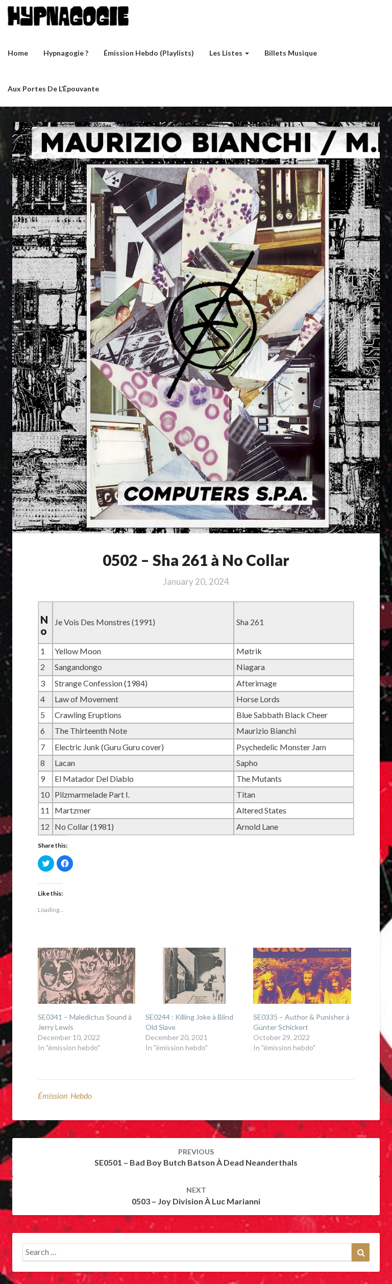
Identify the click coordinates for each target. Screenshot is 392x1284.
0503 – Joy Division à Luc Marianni (196, 1196)
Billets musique (290, 52)
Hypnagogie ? (65, 52)
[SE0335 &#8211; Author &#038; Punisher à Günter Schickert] (302, 975)
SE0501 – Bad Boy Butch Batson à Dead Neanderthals (196, 1157)
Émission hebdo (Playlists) (149, 52)
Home (18, 52)
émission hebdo (65, 1095)
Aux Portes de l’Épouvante (53, 88)
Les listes (226, 52)
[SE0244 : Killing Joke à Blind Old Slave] (194, 975)
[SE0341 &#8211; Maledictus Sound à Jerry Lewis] (86, 975)
